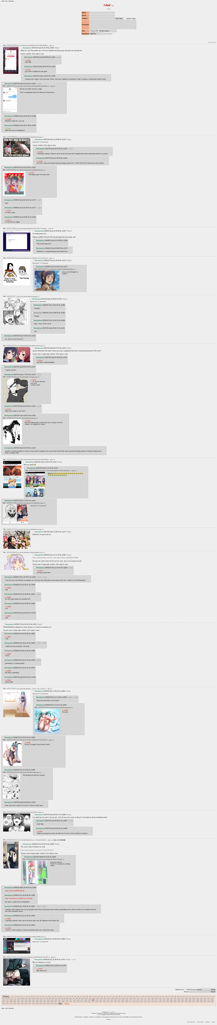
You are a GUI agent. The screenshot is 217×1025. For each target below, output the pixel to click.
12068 (33, 660)
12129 (53, 76)
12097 (65, 821)
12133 (33, 500)
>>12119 (28, 70)
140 (18, 1000)
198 (22, 1002)
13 (40, 996)
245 (197, 1002)
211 (70, 1002)
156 (78, 1000)
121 (160, 998)
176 (152, 1000)
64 (190, 996)
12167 (64, 231)
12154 (65, 158)
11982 (64, 555)
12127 (64, 532)
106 (105, 998)
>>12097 (39, 832)
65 (193, 996)
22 (66, 996)
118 (149, 998)
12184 (34, 125)
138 (11, 1000)
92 (59, 998)
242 (186, 1002)
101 (86, 998)
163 (104, 1000)
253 (14, 1004)
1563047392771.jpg (12, 296)
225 (122, 1002)
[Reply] (57, 48)
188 (197, 1000)
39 (116, 996)
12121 (63, 328)
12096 (64, 814)
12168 (65, 240)
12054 (33, 643)
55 (163, 996)
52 (154, 996)
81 (26, 998)
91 (56, 998)
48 (143, 996)
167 (119, 1000)
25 (75, 996)
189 (201, 1000)
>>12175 (8, 211)
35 (104, 996)
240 (178, 1002)
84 (35, 998)
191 (208, 1000)
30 (90, 996)
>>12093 (43, 906)
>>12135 (38, 374)
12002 (63, 313)
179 (164, 1000)
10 (31, 996)
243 (190, 1002)
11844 (54, 857)
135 (212, 998)
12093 (33, 925)
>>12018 (39, 571)
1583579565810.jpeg (35, 470)
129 (190, 998)
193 (3, 1002)
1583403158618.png (13, 552)
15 (46, 996)
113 (131, 998)
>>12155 (70, 148)
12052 (33, 633)
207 (55, 1002)
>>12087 (8, 919)
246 (201, 1002)
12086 (63, 939)
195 (11, 1002)
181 (171, 1000)
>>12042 (70, 567)
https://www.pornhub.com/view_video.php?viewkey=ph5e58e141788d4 (55, 557)
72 (213, 996)
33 (99, 996)
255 (22, 1004)
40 (119, 996)
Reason (186, 992)
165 (111, 1000)
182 (175, 1000)
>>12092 (38, 906)
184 (182, 1000)
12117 (33, 367)
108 (112, 998)
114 (134, 998)
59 (175, 996)
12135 (33, 406)
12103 (33, 677)
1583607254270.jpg (12, 418)
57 (169, 996)
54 (160, 996)
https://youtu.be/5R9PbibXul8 (14, 891)
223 (115, 1002)
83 (32, 998)
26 (78, 996)
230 (141, 1002)
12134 (33, 374)
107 (109, 998)
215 (85, 1002)
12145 (33, 448)
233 (152, 1002)
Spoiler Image (131, 18)
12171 (65, 266)
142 (26, 1000)
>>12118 (28, 60)
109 (116, 998)
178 (160, 1000)
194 (7, 1002)
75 (9, 998)
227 (130, 1002)
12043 (33, 603)
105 (101, 998)
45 (134, 996)
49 (146, 996)
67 (198, 996)
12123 (55, 462)
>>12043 (44, 577)
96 (70, 998)
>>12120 (58, 57)
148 (48, 1000)
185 (186, 1000)
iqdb (53, 45)
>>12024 (8, 597)
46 (137, 996)
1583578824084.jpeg (13, 459)
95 (67, 998)
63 (187, 996)
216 (89, 1002)
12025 (34, 577)
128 (186, 998)
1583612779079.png (12, 86)
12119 (53, 57)
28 (84, 996)
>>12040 (39, 577)
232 (149, 1002)
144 (33, 1000)
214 (81, 1002)
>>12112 (33, 380)
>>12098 (70, 820)
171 (134, 1000)
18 (54, 996)
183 (179, 1000)
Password (193, 989)
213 (78, 1002)
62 (184, 996)
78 (18, 998)
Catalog (108, 9)
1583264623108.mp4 (13, 840)
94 (65, 998)
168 (123, 1000)
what (3, 1)
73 (3, 998)
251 (7, 1004)
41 (122, 996)
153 (67, 1000)
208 (59, 1002)
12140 (33, 415)
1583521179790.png (12, 936)
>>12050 (8, 637)
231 (145, 1002)
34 (102, 996)
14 (43, 996)
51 (151, 996)
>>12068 (8, 671)
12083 (63, 691)
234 (156, 1002)
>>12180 (38, 83)
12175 (34, 200)
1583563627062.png (13, 345)
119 (152, 998)
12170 (64, 260)
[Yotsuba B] (191, 1022)
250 (3, 1004)
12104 (33, 613)
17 (52, 996)
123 (167, 998)
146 (41, 1000)
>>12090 (65, 710)
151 (59, 1000)
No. (49, 48)
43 (128, 996)
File (188, 989)
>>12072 (38, 660)
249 (212, 1002)
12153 (65, 149)
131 (197, 998)
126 (178, 998)
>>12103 (43, 643)
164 (108, 1000)
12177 (34, 208)
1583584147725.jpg (12, 529)
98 (76, 998)
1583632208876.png (13, 228)
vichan (110, 1012)
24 (72, 996)
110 (120, 998)
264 (55, 1004)
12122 (33, 336)
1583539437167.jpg (12, 812)
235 (160, 1002)
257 (29, 1004)
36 (107, 996)
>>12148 (8, 119)
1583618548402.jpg (12, 170)
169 (126, 1000)
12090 (65, 697)
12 (37, 996)
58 (172, 996)
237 (167, 1002)
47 (140, 996)
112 (127, 998)
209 (63, 1002)
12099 (52, 48)
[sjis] (213, 1022)
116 (141, 998)
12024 (65, 568)
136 (3, 1000)
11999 (63, 305)
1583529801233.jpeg (44, 707)
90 (53, 998)
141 (22, 1000)
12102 (33, 802)
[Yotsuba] (200, 1022)
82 (29, 998)
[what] (208, 1022)
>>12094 (75, 697)
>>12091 (69, 697)
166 (115, 1000)
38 (113, 996)
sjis (7, 1)
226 (126, 1002)
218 (96, 1002)
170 (130, 1000)
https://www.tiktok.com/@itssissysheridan (19, 898)
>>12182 (39, 207)
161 (97, 1000)
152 (63, 1000)
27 (81, 996)
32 (96, 996)
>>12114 (39, 360)
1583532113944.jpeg (13, 740)
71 (210, 996)
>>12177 (39, 200)
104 (98, 998)
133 (204, 998)
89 (50, 998)
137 (7, 1000)
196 (14, 1002)
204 (44, 1002)
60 (178, 996)
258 (33, 1004)
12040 (33, 585)
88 (47, 998)
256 (26, 1004)
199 (26, 1002)
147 (44, 1000)
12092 (33, 916)
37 (110, 996)
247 (205, 1002)
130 (193, 998)
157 (82, 1000)
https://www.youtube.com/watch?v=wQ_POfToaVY (37, 850)
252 (11, 1004)
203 (41, 1002)
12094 (33, 737)
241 (182, 1002)
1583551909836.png (13, 45)
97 (73, 998)
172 (138, 1000)
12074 (63, 959)
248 (208, 1002)
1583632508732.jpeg (13, 258)
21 (63, 996)
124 (171, 998)
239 (175, 1002)
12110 (64, 348)
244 (193, 1002)
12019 (35, 624)
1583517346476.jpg (12, 689)
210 (67, 1002)
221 (108, 1002)
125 (175, 998)
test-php (11, 1)
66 (196, 996)
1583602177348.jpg (12, 503)
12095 (33, 770)
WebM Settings (212, 42)
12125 (64, 139)
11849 (34, 887)
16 (49, 996)
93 (62, 998)
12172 (65, 248)
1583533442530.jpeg (13, 772)
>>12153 (31, 173)
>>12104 (38, 594)
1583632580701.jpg (44, 269)
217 (93, 1002)
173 (141, 1000)
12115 (65, 357)
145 (37, 1000)
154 (70, 1000)
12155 (33, 167)
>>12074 (39, 969)
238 (171, 1002)
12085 (33, 895)
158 (85, 1000)
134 (208, 998)
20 (60, 996)
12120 (53, 66)
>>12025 (8, 588)
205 (48, 1002)
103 (94, 998)
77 (15, 998)
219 (100, 1002)
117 (145, 998)
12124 (56, 468)
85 (38, 998)
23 (69, 996)
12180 (34, 116)
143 (29, 1000)
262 (48, 1004)
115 (138, 998)
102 (90, 998)
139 (14, 1000)
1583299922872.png (32, 859)
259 (37, 1004)
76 (12, 998)
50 (149, 996)
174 (145, 1000)
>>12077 (73, 959)
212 (74, 1002)
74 (6, 998)
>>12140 (38, 406)
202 (37, 1002)
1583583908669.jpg (12, 137)
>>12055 (38, 643)
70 (207, 996)
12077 (64, 965)
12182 (34, 217)
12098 (65, 828)
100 (83, 998)
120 (156, 998)
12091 (65, 705)
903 (60, 299)
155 (74, 1000)
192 (212, 1000)
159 (89, 1000)
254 (18, 1004)
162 (100, 1000)
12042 (33, 594)
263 (52, 1004)
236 (164, 1002)
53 (157, 996)
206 (52, 1002)
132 (201, 998)
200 (29, 1002)
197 (18, 1002)
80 (23, 998)
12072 (33, 668)
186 (190, 1000)
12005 (63, 320)
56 (166, 996)
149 (52, 1000)
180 (167, 1000)
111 (124, 998)
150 (55, 1000)
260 (41, 1004)
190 (205, 1000)
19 (57, 996)
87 (44, 998)
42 (125, 996)
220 (104, 1002)
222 (111, 1002)
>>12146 (39, 161)
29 (87, 996)
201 (33, 1002)
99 (79, 998)
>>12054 (8, 654)
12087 (33, 906)
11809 (52, 844)
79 (20, 998)
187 (193, 1000)
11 (34, 996)
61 (181, 996)
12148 (33, 83)
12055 (33, 651)
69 (204, 996)
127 (182, 998)
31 (93, 996)
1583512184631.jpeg (13, 957)
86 (41, 998)
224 (119, 1002)
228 (134, 1002)
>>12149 (39, 152)
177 (156, 1000)
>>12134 (8, 409)
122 (163, 998)
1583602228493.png (12, 377)
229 (137, 1002)
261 (44, 1004)
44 (131, 996)
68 (201, 996)
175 (149, 1000)
